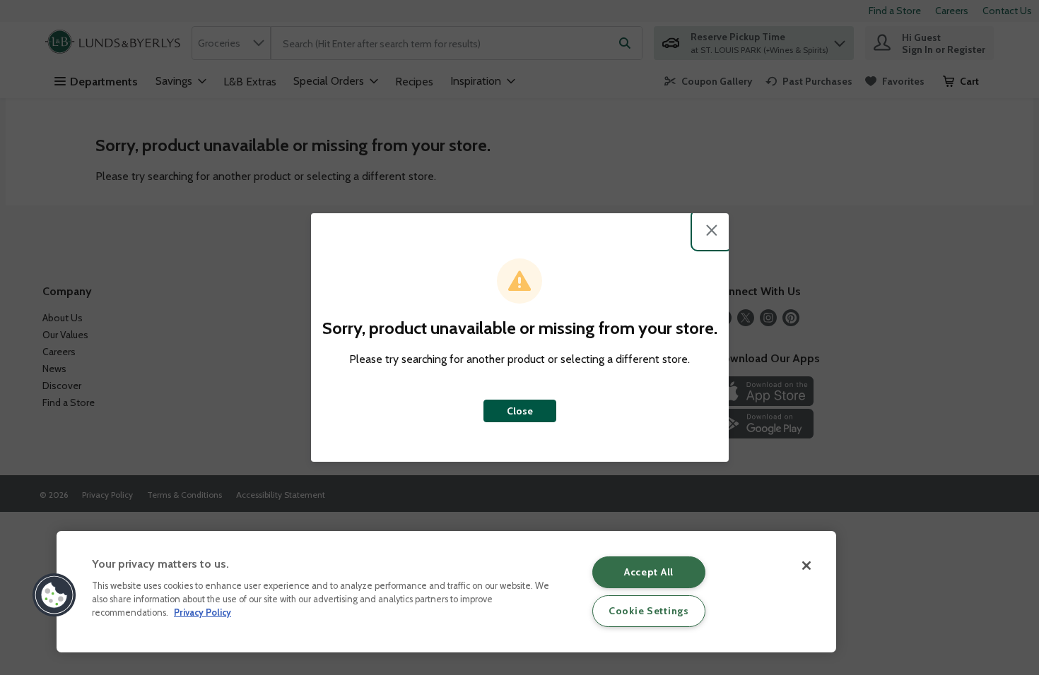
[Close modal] (712, 230)
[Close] (806, 565)
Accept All (649, 572)
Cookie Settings (649, 610)
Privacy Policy (202, 612)
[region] (446, 591)
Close (520, 411)
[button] (54, 595)
